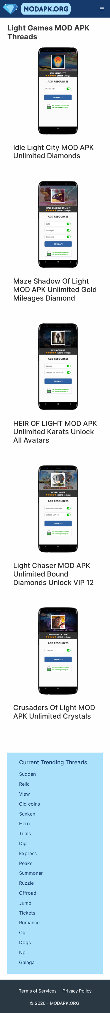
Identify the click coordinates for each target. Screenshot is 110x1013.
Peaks (25, 863)
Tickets (27, 913)
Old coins (29, 804)
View (24, 794)
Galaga (27, 962)
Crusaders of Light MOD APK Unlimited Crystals (54, 711)
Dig (23, 843)
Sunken (27, 814)
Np (22, 952)
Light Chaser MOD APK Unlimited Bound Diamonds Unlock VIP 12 (53, 574)
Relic (24, 784)
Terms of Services (38, 991)
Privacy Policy (77, 991)
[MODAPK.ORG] (37, 9)
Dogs (25, 942)
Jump (25, 903)
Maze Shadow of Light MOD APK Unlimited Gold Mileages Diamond (55, 289)
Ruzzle (26, 883)
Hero (24, 823)
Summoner (31, 873)
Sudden (27, 774)
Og (22, 932)
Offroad (27, 893)
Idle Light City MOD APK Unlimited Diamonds (53, 151)
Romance (29, 922)
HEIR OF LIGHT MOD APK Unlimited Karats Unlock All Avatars (55, 432)
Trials (25, 833)
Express (28, 853)
